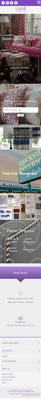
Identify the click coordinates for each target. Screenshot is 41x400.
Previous (3, 139)
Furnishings (7, 350)
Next (38, 139)
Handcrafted (12, 38)
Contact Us (6, 380)
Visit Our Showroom (19, 173)
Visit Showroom (8, 377)
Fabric (31, 38)
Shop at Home (7, 374)
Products (19, 44)
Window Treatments (10, 343)
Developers (28, 249)
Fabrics (5, 356)
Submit (20, 115)
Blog (4, 383)
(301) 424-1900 (26, 298)
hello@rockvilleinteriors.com (20, 325)
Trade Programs (9, 361)
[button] (38, 2)
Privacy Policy (35, 393)
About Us (6, 369)
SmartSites (36, 395)
